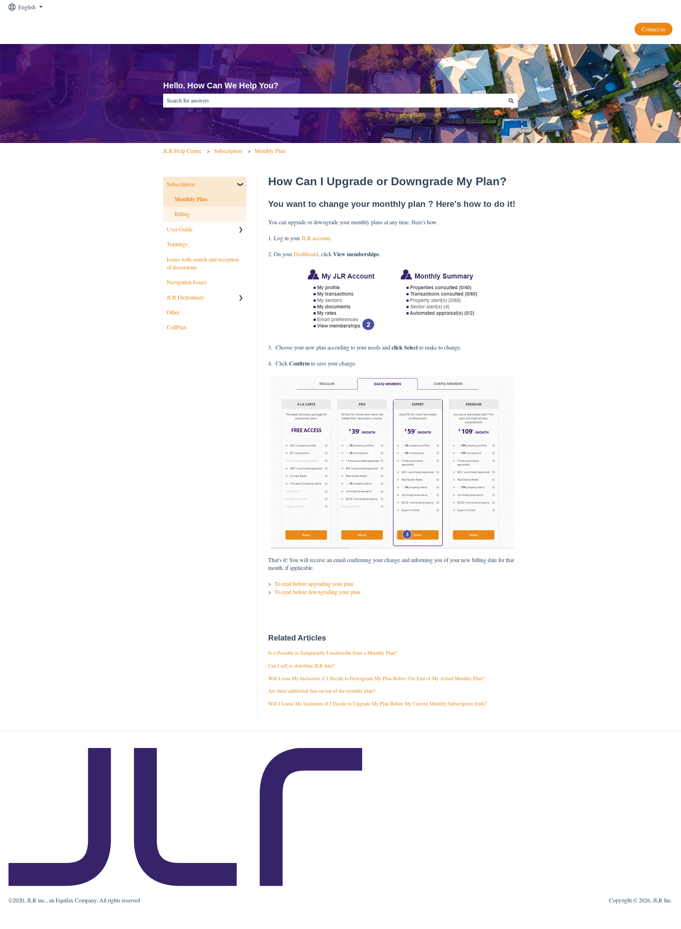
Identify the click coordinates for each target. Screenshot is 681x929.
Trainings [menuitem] (177, 244)
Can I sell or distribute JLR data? (301, 665)
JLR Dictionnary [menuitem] (185, 297)
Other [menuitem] (173, 312)
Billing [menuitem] (182, 214)
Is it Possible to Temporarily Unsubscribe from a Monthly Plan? (332, 652)
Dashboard (306, 254)
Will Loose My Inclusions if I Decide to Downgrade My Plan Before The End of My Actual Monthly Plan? (376, 678)
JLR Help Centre (182, 150)
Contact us (653, 29)
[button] (241, 184)
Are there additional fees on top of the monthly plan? (321, 690)
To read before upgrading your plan (314, 583)
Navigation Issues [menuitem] (186, 282)
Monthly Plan (270, 150)
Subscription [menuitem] (181, 184)
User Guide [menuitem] (180, 229)
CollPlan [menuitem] (176, 327)
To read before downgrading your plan (316, 591)
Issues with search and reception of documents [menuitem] (203, 263)
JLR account (315, 238)
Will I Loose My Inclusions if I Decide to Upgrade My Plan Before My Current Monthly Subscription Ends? (377, 703)
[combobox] (333, 100)
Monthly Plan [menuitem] (191, 199)
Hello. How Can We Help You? (220, 85)
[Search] (511, 100)
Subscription (228, 150)
